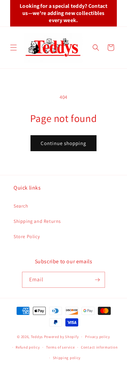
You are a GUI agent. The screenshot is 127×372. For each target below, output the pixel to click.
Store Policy (27, 236)
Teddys (37, 336)
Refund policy (28, 347)
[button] (13, 47)
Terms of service (60, 347)
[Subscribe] (97, 280)
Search (21, 206)
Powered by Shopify (61, 336)
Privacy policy (97, 336)
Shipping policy (67, 357)
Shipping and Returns (37, 221)
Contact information (99, 347)
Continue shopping (63, 143)
